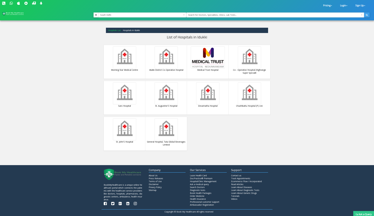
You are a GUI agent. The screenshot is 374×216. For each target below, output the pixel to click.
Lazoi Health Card (198, 175)
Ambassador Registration (202, 204)
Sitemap (152, 190)
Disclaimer (154, 184)
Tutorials (235, 196)
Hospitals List (114, 30)
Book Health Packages (200, 193)
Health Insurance (198, 199)
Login (343, 5)
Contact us (236, 175)
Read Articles (237, 184)
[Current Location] (96, 14)
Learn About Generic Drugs (244, 193)
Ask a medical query (199, 184)
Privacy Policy (155, 187)
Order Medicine (197, 196)
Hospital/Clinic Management (203, 181)
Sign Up (359, 5)
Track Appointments (240, 178)
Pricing (327, 5)
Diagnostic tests (197, 190)
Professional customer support (204, 201)
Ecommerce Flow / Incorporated (246, 181)
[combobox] (142, 14)
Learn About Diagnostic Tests (245, 190)
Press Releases (156, 178)
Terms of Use (155, 181)
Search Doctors (197, 187)
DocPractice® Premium (201, 178)
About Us (153, 175)
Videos (234, 199)
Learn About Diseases (241, 187)
